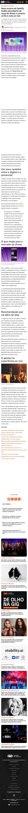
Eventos (16, 690)
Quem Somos (14, 785)
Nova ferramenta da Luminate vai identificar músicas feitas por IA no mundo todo (14, 450)
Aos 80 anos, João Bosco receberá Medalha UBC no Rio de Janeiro (11, 517)
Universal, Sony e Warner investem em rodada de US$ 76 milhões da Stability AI (13, 667)
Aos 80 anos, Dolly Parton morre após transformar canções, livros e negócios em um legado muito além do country (13, 720)
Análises (14, 766)
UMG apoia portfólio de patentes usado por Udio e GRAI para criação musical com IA (14, 747)
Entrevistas (14, 770)
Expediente (14, 783)
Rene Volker (19, 204)
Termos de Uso (14, 789)
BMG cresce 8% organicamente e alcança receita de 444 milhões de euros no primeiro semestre (13, 443)
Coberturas (14, 780)
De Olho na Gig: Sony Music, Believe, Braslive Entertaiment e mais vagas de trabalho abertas (12, 614)
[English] (18, 2)
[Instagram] (14, 795)
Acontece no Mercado (7, 558)
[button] (9, 499)
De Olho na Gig (5, 610)
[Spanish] (23, 2)
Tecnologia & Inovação (7, 6)
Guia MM (14, 774)
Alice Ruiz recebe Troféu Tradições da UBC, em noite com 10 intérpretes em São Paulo (13, 560)
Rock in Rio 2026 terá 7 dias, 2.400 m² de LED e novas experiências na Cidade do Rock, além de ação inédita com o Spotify (13, 693)
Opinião (14, 778)
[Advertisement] (14, 94)
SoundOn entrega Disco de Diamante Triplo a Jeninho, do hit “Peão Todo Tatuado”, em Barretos (12, 433)
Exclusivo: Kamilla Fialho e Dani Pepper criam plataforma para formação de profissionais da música (12, 641)
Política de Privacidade (14, 787)
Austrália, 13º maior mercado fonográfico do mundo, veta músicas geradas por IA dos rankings (14, 587)
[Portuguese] (20, 2)
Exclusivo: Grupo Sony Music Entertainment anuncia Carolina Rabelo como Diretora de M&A (13, 456)
